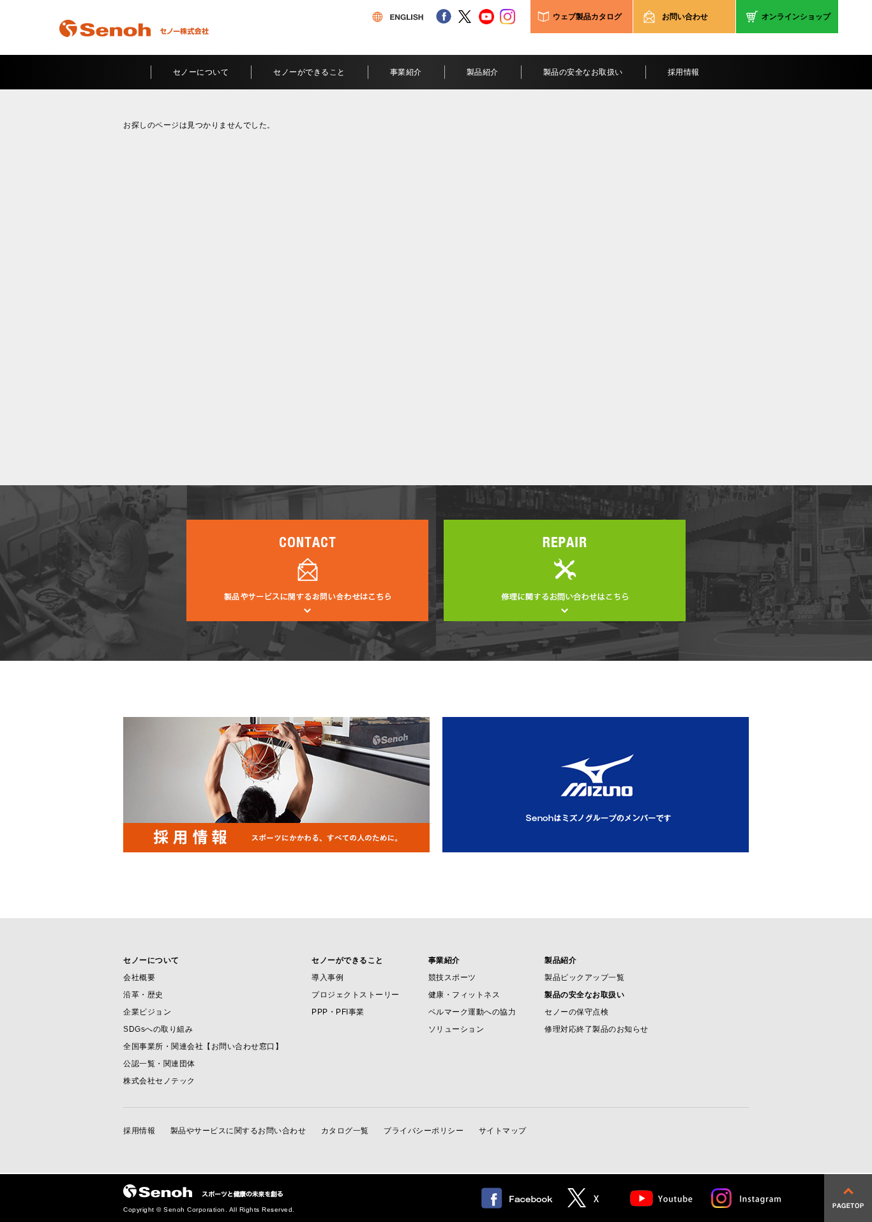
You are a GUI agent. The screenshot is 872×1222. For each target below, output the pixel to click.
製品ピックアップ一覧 (584, 977)
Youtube (661, 1198)
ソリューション (456, 1029)
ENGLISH (397, 16)
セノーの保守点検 (576, 1011)
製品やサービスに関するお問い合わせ (238, 1130)
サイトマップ (503, 1130)
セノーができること (309, 72)
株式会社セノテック (159, 1080)
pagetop (848, 1198)
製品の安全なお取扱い (583, 72)
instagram (507, 16)
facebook (443, 16)
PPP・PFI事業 (338, 1011)
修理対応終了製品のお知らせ (597, 1029)
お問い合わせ (685, 16)
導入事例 (327, 977)
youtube (486, 16)
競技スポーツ (452, 977)
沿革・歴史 (143, 994)
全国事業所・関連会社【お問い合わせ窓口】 (203, 1046)
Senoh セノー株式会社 (134, 47)
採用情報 (684, 72)
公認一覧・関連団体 (159, 1063)
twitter (464, 16)
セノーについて (201, 72)
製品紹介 (483, 72)
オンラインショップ (796, 16)
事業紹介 (406, 72)
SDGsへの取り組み (158, 1029)
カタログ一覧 (345, 1130)
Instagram (747, 1198)
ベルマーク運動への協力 (472, 1011)
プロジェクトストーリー (356, 994)
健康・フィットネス (464, 994)
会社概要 (139, 977)
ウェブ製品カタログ (587, 16)
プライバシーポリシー (423, 1130)
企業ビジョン (147, 1011)
